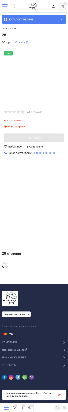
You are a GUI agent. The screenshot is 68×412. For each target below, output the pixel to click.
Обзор (6, 42)
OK (60, 394)
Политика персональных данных (19, 326)
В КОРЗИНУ (34, 137)
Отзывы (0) (22, 42)
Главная (6, 28)
